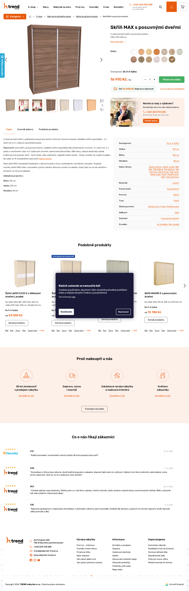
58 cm (176, 161)
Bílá (176, 167)
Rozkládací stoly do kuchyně (161, 548)
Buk (150, 169)
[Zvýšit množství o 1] (154, 79)
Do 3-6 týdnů (173, 143)
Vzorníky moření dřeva (87, 548)
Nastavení (123, 312)
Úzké (177, 212)
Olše (163, 177)
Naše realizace (83, 555)
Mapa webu (117, 569)
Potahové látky (83, 552)
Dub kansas (163, 172)
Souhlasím (66, 312)
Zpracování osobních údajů (124, 559)
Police (163, 206)
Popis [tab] (9, 129)
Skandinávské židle (156, 555)
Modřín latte (172, 174)
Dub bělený (158, 169)
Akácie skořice (155, 167)
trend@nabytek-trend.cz (46, 551)
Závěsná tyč (153, 206)
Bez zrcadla (174, 224)
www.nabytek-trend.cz (45, 555)
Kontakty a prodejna (121, 545)
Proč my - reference (86, 545)
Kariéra (115, 555)
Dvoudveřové (173, 189)
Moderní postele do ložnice (160, 562)
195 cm (176, 149)
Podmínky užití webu (121, 566)
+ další (42, 331)
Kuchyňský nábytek (157, 545)
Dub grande (169, 169)
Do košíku (171, 79)
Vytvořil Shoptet (176, 584)
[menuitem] (33, 5)
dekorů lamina (45, 159)
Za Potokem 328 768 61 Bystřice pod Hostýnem (48, 541)
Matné (176, 195)
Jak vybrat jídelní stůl (86, 559)
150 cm (176, 155)
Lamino (175, 183)
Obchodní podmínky (121, 562)
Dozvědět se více (26, 396)
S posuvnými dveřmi (170, 218)
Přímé (176, 201)
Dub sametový (172, 177)
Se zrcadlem (162, 224)
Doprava (116, 548)
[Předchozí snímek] (6, 60)
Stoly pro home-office (158, 559)
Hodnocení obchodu (121, 552)
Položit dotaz (151, 121)
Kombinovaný (173, 206)
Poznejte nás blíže (94, 409)
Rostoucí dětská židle (157, 552)
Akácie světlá (168, 167)
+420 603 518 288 (142, 4)
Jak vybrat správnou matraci (89, 562)
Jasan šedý (155, 174)
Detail (12, 323)
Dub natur (174, 172)
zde (73, 297)
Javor (163, 174)
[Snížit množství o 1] (145, 79)
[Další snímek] (101, 60)
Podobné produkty (48, 129)
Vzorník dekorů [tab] (25, 129)
